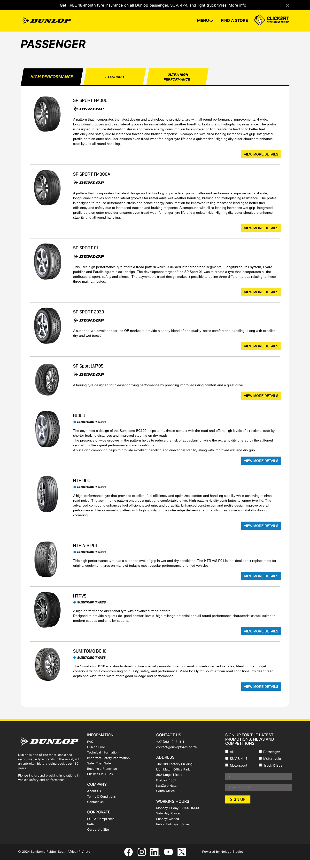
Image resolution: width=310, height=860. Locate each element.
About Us (94, 791)
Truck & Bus (272, 765)
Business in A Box (100, 774)
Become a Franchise (102, 768)
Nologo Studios (232, 851)
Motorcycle (272, 758)
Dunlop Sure (96, 747)
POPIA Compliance (100, 819)
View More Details (261, 154)
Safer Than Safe (99, 763)
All (231, 752)
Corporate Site (98, 829)
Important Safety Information (108, 758)
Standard (114, 77)
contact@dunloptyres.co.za (176, 747)
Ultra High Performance (177, 77)
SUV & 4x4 (238, 758)
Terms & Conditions (101, 796)
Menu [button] (203, 20)
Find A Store (234, 20)
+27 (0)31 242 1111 (170, 742)
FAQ (90, 742)
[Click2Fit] (270, 20)
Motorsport (238, 765)
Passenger (271, 752)
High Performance (52, 76)
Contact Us (95, 802)
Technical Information (102, 752)
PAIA (90, 824)
